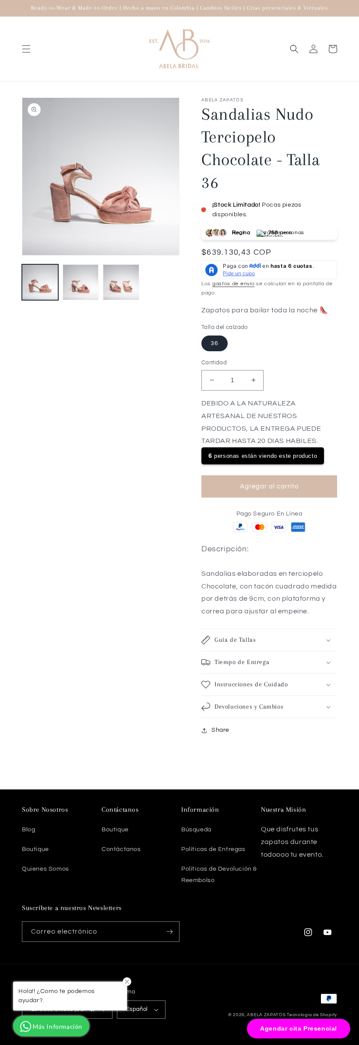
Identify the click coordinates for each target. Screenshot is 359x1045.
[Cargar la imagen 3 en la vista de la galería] (121, 282)
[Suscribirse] (169, 931)
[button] (26, 49)
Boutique (35, 849)
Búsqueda (196, 830)
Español (137, 1009)
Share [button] (220, 730)
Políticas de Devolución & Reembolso (219, 874)
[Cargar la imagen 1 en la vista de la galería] (40, 282)
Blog (28, 830)
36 (214, 343)
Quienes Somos (45, 869)
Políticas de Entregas (213, 849)
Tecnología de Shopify (312, 1015)
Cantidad (214, 363)
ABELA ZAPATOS (267, 1015)
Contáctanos (121, 849)
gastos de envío (233, 284)
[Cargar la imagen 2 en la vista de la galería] (81, 282)
